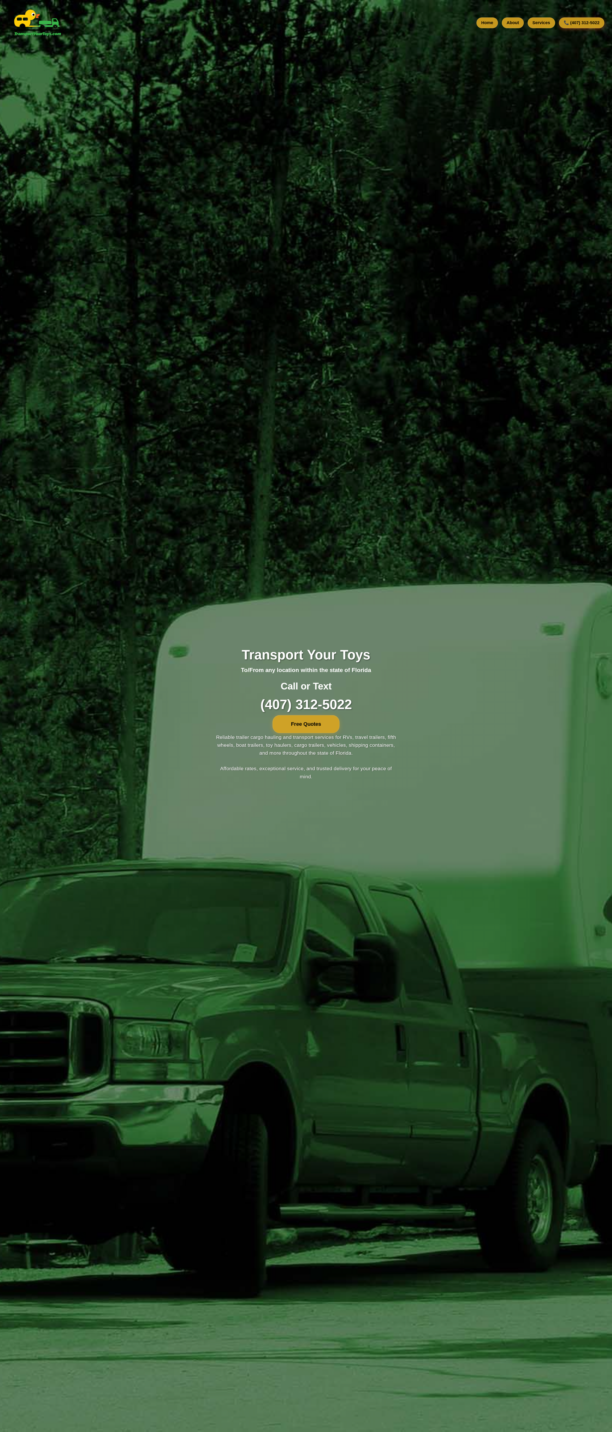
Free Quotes (306, 724)
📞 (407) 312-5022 (582, 23)
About (513, 23)
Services (541, 23)
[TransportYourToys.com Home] (37, 23)
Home (487, 23)
